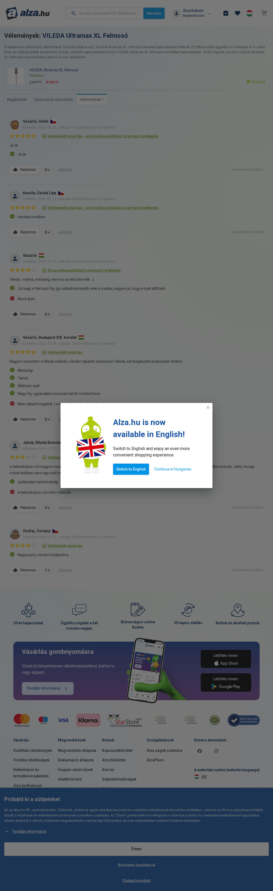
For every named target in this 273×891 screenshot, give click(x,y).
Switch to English (131, 469)
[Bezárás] (208, 407)
